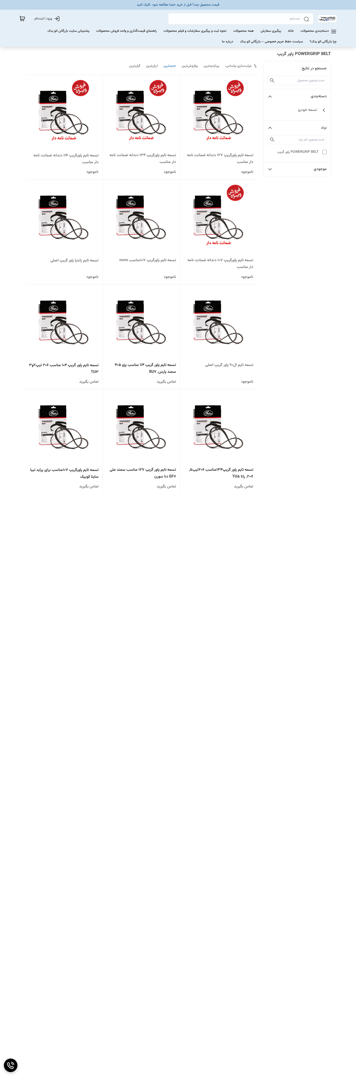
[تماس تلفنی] (10, 1065)
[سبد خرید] (22, 19)
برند (324, 128)
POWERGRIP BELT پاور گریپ (297, 152)
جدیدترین (169, 66)
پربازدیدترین (211, 66)
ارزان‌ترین (152, 66)
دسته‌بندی (319, 96)
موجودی (320, 169)
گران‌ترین (134, 66)
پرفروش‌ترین (190, 66)
